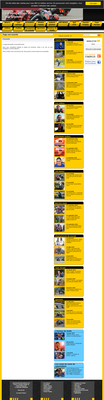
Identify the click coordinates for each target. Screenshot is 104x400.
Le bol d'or (47, 390)
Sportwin (59, 299)
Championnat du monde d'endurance (65, 237)
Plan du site (21, 390)
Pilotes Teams (48, 386)
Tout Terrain (60, 268)
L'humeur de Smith (63, 331)
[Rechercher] (99, 35)
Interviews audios (62, 137)
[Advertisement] (93, 96)
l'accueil (17, 51)
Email (93, 44)
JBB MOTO (78, 393)
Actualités (47, 384)
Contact (24, 393)
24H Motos (59, 171)
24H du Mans (47, 388)
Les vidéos (60, 103)
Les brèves (47, 383)
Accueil (18, 393)
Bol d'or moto (61, 203)
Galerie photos (61, 72)
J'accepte (93, 3)
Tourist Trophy (61, 40)
